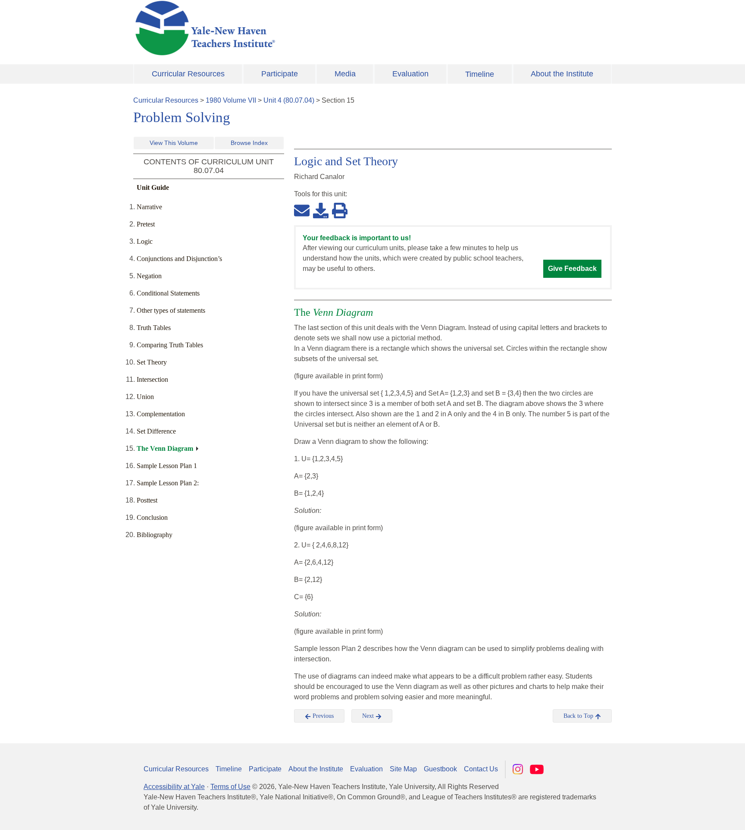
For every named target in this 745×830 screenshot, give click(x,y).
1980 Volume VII (231, 100)
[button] (695, 814)
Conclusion (152, 517)
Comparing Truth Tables (170, 345)
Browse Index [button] (249, 142)
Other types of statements (171, 310)
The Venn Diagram (165, 448)
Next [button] (369, 716)
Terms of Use (230, 786)
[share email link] (302, 210)
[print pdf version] (339, 210)
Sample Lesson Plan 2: (168, 483)
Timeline (479, 74)
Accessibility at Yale (174, 786)
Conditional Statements (168, 293)
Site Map (403, 769)
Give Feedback (572, 268)
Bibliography (154, 534)
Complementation (161, 414)
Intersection (152, 379)
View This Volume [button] (174, 142)
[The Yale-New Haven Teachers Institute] (290, 28)
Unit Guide (153, 187)
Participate (279, 73)
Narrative (149, 207)
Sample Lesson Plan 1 (167, 465)
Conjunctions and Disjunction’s (179, 258)
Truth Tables (154, 327)
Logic (145, 241)
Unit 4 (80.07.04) (288, 100)
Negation (149, 276)
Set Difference (156, 431)
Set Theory (152, 362)
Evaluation (410, 73)
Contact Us (481, 769)
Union (145, 396)
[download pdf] (321, 210)
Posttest (147, 500)
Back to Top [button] (579, 716)
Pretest (146, 224)
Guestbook (440, 769)
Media (345, 73)
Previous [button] (322, 716)
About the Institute (562, 73)
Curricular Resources (188, 73)
